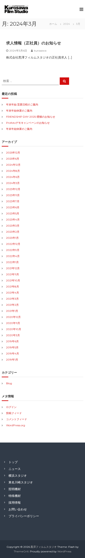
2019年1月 (12, 359)
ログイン (11, 407)
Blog (9, 383)
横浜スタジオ (17, 476)
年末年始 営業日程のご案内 (22, 104)
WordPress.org (15, 425)
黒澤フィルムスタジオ (44, 546)
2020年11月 (13, 323)
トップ (13, 462)
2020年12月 (13, 317)
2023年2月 (12, 231)
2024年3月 (13, 183)
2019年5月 (12, 347)
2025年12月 (13, 152)
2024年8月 (13, 170)
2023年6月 (12, 207)
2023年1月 (12, 237)
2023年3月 (12, 225)
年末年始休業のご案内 (19, 110)
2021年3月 (12, 298)
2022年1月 (12, 262)
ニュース (14, 469)
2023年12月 (13, 189)
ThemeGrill (21, 551)
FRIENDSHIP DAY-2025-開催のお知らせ (30, 116)
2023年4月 (13, 219)
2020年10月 (13, 329)
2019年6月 (12, 341)
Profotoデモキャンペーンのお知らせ (28, 122)
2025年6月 (12, 158)
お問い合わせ (17, 509)
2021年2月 (12, 304)
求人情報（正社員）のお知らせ (33, 43)
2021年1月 (12, 310)
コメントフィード (16, 419)
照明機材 (14, 489)
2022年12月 (13, 244)
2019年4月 (12, 353)
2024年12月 (13, 164)
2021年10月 (13, 280)
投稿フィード (14, 413)
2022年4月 (13, 256)
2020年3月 (13, 335)
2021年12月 (13, 268)
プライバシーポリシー (23, 516)
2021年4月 (12, 292)
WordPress (64, 551)
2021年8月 (12, 286)
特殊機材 (14, 496)
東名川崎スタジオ (20, 482)
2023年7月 (12, 201)
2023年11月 (13, 195)
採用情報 (14, 503)
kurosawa (40, 50)
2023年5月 (12, 213)
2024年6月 (13, 177)
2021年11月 (12, 274)
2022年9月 (12, 250)
